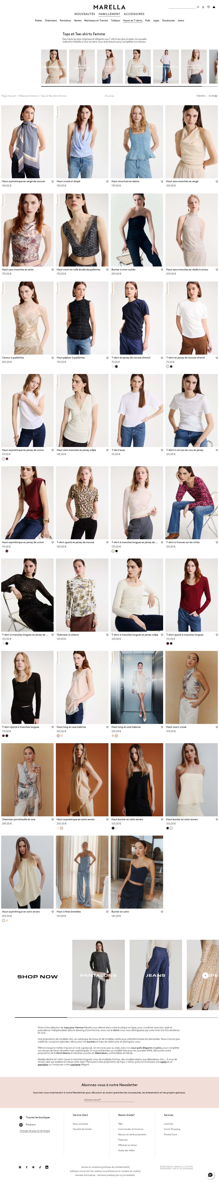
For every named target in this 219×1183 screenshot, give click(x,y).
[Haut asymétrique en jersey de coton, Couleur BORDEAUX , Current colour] (7, 551)
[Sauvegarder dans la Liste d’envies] (52, 182)
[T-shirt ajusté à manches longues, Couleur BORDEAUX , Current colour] (168, 643)
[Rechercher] (197, 7)
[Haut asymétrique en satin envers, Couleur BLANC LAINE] (58, 828)
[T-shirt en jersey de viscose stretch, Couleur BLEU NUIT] (171, 366)
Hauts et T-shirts (132, 21)
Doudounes (168, 21)
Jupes (156, 21)
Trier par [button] (200, 96)
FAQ (120, 1124)
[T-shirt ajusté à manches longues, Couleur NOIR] (171, 643)
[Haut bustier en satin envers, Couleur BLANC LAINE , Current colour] (171, 828)
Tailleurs (115, 21)
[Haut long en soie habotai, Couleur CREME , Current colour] (116, 736)
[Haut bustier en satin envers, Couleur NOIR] (167, 828)
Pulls (147, 21)
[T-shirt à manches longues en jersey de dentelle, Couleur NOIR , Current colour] (7, 643)
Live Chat (168, 1124)
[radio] (54, 67)
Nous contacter (80, 1124)
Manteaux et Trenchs (96, 21)
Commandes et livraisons (130, 1129)
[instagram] (19, 1167)
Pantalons (65, 21)
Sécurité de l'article (82, 1129)
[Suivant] (205, 975)
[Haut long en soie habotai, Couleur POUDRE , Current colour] (58, 736)
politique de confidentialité (116, 1167)
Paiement (123, 1140)
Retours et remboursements (132, 1135)
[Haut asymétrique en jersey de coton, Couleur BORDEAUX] (7, 459)
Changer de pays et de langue (35, 1131)
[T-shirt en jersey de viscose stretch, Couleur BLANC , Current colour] (168, 366)
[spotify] (33, 1167)
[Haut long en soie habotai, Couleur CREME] (61, 736)
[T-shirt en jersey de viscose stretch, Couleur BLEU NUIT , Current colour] (116, 366)
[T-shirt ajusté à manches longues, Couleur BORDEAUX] (3, 736)
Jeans (181, 21)
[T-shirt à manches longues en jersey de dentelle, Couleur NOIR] (116, 551)
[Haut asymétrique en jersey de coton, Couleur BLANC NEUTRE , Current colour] (3, 459)
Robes (38, 21)
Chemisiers (51, 21)
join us (119, 1175)
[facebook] (26, 1167)
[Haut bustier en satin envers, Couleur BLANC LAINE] (116, 828)
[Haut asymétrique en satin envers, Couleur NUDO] (7, 920)
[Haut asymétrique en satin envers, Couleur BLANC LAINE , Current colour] (3, 920)
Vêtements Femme (28, 96)
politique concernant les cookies (85, 1171)
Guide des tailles (126, 1150)
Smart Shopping (172, 1129)
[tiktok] (40, 1167)
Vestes (77, 21)
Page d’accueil (9, 96)
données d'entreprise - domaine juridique (95, 1175)
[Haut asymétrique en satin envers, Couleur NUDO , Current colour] (61, 828)
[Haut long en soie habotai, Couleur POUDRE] (113, 736)
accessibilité (129, 1175)
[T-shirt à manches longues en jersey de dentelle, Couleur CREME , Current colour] (113, 551)
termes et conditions (91, 1167)
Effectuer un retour (127, 1145)
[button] (213, 96)
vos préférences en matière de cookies (121, 1171)
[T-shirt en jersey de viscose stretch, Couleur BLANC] (113, 366)
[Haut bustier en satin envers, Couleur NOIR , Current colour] (113, 828)
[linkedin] (46, 1167)
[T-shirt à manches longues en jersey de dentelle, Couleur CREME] (3, 643)
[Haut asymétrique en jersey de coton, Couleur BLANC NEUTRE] (3, 551)
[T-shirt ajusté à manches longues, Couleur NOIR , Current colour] (7, 736)
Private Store (170, 1135)
